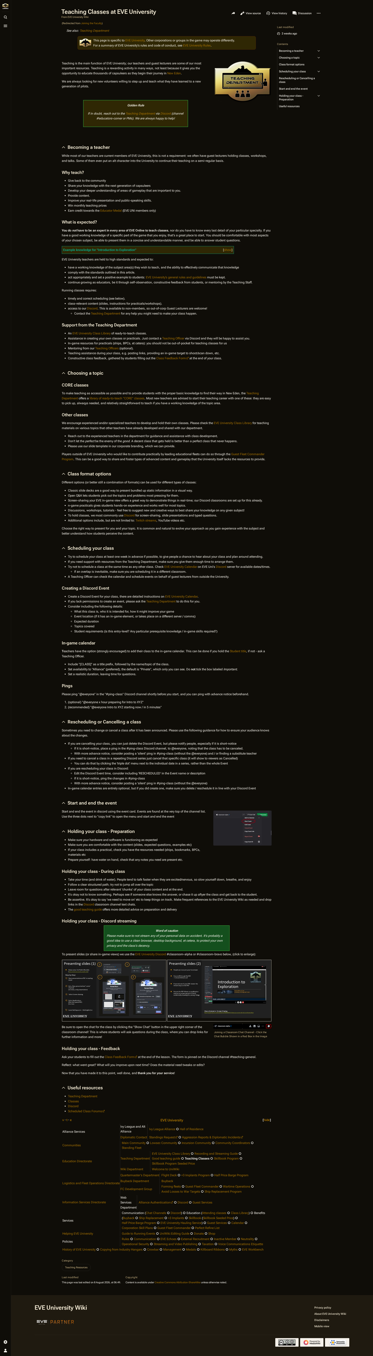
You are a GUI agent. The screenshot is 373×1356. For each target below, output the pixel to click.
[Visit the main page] (5, 6)
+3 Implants (176, 1218)
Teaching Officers (107, 348)
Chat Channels (156, 1213)
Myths (233, 1249)
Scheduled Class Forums (85, 1111)
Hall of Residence (191, 1129)
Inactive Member (225, 1239)
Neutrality (247, 1239)
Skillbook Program (226, 1158)
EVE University (135, 40)
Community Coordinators (232, 1143)
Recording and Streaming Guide (216, 1153)
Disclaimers (321, 1320)
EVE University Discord (150, 954)
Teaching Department (94, 30)
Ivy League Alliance (162, 1129)
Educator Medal (111, 210)
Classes (73, 1101)
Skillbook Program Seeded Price (173, 1163)
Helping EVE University (77, 1233)
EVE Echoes (168, 1239)
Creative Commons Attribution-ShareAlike (177, 1282)
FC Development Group (136, 1189)
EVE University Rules (197, 45)
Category (67, 1260)
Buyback (167, 1181)
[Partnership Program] (55, 1321)
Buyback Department (134, 1181)
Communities (71, 1145)
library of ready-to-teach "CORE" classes (117, 398)
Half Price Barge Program (231, 1175)
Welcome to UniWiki (165, 1169)
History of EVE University (79, 1249)
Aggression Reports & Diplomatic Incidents (211, 1137)
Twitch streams (146, 520)
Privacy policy (322, 1307)
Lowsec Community (163, 1143)
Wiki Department (131, 1169)
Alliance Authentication (154, 1202)
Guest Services (202, 1202)
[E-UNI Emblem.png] (85, 43)
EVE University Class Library (91, 333)
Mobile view (321, 1326)
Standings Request (162, 1137)
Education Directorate (77, 1161)
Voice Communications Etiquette (240, 1244)
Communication (145, 1239)
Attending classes (214, 1213)
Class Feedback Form (171, 358)
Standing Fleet (131, 1148)
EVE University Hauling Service (181, 1223)
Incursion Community (196, 1143)
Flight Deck (169, 1175)
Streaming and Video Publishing (175, 1244)
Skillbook (195, 1218)
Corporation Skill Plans (137, 1228)
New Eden (174, 73)
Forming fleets (171, 1186)
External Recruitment (195, 1239)
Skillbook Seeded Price (218, 1218)
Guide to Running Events (138, 1233)
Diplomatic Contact (133, 1137)
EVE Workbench (253, 1249)
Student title (238, 651)
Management (172, 1249)
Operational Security (135, 1244)
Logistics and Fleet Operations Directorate (91, 1183)
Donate (199, 1233)
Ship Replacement (151, 1218)
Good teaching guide (166, 1158)
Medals (191, 1249)
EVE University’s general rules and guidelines (176, 277)
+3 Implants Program (195, 1175)
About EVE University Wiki (330, 1313)
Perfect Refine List (207, 1228)
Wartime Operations (236, 1186)
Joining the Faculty (91, 23)
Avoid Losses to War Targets (180, 1191)
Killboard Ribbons (212, 1249)
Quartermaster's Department (139, 1175)
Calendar (237, 1223)
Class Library (240, 1213)
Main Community (134, 1143)
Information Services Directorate (84, 1202)
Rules (125, 1239)
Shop (211, 1233)
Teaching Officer (173, 338)
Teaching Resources (76, 1267)
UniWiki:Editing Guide (174, 1233)
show (227, 250)
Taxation (208, 1244)
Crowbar (153, 1249)
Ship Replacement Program (223, 1191)
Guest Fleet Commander (202, 1186)
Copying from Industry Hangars (121, 1249)
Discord (165, 113)
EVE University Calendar (180, 567)
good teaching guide (88, 909)
